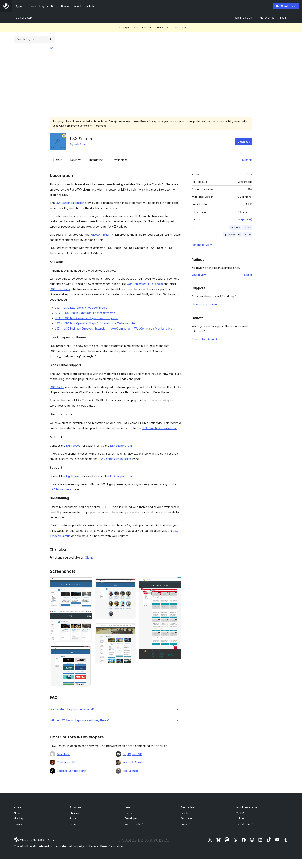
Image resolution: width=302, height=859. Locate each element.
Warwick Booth (133, 762)
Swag (185, 823)
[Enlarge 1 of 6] (87, 582)
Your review (199, 274)
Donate (186, 818)
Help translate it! (176, 27)
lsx (239, 234)
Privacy (18, 823)
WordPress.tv (134, 823)
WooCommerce (136, 284)
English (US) (245, 219)
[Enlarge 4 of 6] (132, 582)
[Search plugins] (51, 39)
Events (184, 812)
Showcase (76, 807)
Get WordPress (285, 6)
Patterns (74, 823)
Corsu (50, 840)
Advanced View (202, 244)
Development (120, 160)
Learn (128, 807)
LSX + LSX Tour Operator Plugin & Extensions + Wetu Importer (95, 323)
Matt (240, 812)
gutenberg (229, 234)
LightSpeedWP (132, 754)
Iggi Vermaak (131, 771)
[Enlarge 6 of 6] (176, 582)
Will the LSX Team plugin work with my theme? (80, 720)
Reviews (75, 160)
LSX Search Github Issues (115, 459)
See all (248, 274)
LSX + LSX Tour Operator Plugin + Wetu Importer (86, 318)
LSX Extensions (60, 289)
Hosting (18, 818)
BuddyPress (244, 823)
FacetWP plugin (100, 234)
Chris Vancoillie (66, 762)
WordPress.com (246, 807)
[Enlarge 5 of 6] (132, 627)
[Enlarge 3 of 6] (87, 649)
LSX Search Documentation (159, 428)
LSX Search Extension (70, 203)
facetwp (247, 227)
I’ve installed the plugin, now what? (72, 709)
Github (89, 557)
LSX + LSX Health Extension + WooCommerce (85, 313)
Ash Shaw (80, 144)
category (235, 227)
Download (244, 141)
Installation (96, 160)
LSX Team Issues (61, 489)
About (17, 807)
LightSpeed (73, 445)
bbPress (242, 818)
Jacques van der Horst (71, 771)
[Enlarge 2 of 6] (87, 614)
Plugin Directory (23, 17)
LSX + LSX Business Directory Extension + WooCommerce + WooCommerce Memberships (113, 328)
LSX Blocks (155, 284)
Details (57, 160)
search (247, 234)
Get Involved (188, 807)
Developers (132, 818)
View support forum (204, 304)
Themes (74, 812)
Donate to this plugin (205, 339)
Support (247, 160)
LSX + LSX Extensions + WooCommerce (81, 307)
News (17, 812)
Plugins (74, 818)
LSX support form (121, 445)
